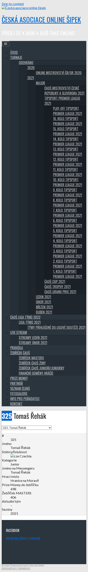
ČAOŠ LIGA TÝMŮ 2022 (25, 317)
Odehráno (26, 62)
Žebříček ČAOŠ (20, 352)
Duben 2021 (44, 312)
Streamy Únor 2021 (33, 342)
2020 (31, 67)
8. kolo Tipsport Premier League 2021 (67, 203)
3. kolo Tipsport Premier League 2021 (67, 253)
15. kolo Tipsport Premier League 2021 (67, 131)
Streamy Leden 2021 (33, 337)
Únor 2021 (43, 301)
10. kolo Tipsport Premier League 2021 (67, 182)
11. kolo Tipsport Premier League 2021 (67, 172)
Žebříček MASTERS (31, 357)
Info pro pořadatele (25, 398)
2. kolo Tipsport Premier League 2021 (67, 264)
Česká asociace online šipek (41, 19)
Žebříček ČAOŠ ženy (32, 363)
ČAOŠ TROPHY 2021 (57, 286)
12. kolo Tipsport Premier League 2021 (67, 162)
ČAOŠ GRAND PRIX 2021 (60, 291)
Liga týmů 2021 (30, 322)
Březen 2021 (44, 307)
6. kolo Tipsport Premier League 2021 (67, 223)
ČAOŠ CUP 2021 (54, 281)
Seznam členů (20, 388)
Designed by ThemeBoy (16, 568)
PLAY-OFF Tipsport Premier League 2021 (67, 111)
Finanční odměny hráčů (36, 373)
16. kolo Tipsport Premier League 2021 (67, 121)
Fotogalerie (18, 393)
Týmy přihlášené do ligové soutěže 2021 (56, 327)
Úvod (14, 52)
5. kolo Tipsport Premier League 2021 (67, 233)
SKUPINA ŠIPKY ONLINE (23, 538)
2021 (30, 77)
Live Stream (18, 332)
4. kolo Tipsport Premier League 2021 (67, 243)
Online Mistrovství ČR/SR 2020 (59, 72)
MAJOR (40, 83)
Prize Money (19, 378)
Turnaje (16, 57)
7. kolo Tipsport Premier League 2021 (67, 213)
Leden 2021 (43, 296)
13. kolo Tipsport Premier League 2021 (67, 152)
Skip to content (13, 4)
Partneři (16, 383)
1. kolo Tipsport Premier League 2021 (67, 274)
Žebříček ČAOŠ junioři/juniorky (41, 368)
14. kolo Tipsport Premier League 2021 (67, 141)
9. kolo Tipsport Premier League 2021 (67, 192)
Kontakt (16, 403)
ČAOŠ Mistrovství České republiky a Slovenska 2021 (64, 91)
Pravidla (16, 347)
